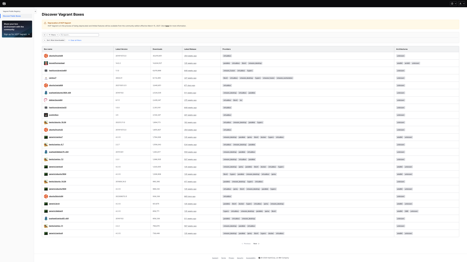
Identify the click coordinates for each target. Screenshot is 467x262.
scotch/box (53, 115)
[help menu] (453, 3)
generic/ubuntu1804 (57, 174)
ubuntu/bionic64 (56, 196)
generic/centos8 (56, 233)
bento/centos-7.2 (56, 159)
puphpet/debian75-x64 (58, 152)
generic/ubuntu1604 (57, 189)
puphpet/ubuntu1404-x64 (60, 93)
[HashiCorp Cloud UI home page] (4, 3)
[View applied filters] (44, 35)
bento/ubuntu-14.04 (57, 181)
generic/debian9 (56, 211)
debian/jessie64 (55, 100)
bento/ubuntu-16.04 (57, 122)
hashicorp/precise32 (58, 107)
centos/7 (52, 78)
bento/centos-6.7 (56, 144)
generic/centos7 (56, 137)
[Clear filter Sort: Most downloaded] (44, 40)
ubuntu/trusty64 (56, 56)
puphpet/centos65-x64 (59, 218)
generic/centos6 (56, 167)
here (167, 26)
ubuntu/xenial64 (56, 85)
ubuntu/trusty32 (56, 130)
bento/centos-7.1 (56, 226)
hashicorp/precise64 (58, 70)
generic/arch (54, 204)
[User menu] (461, 3)
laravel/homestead (57, 63)
